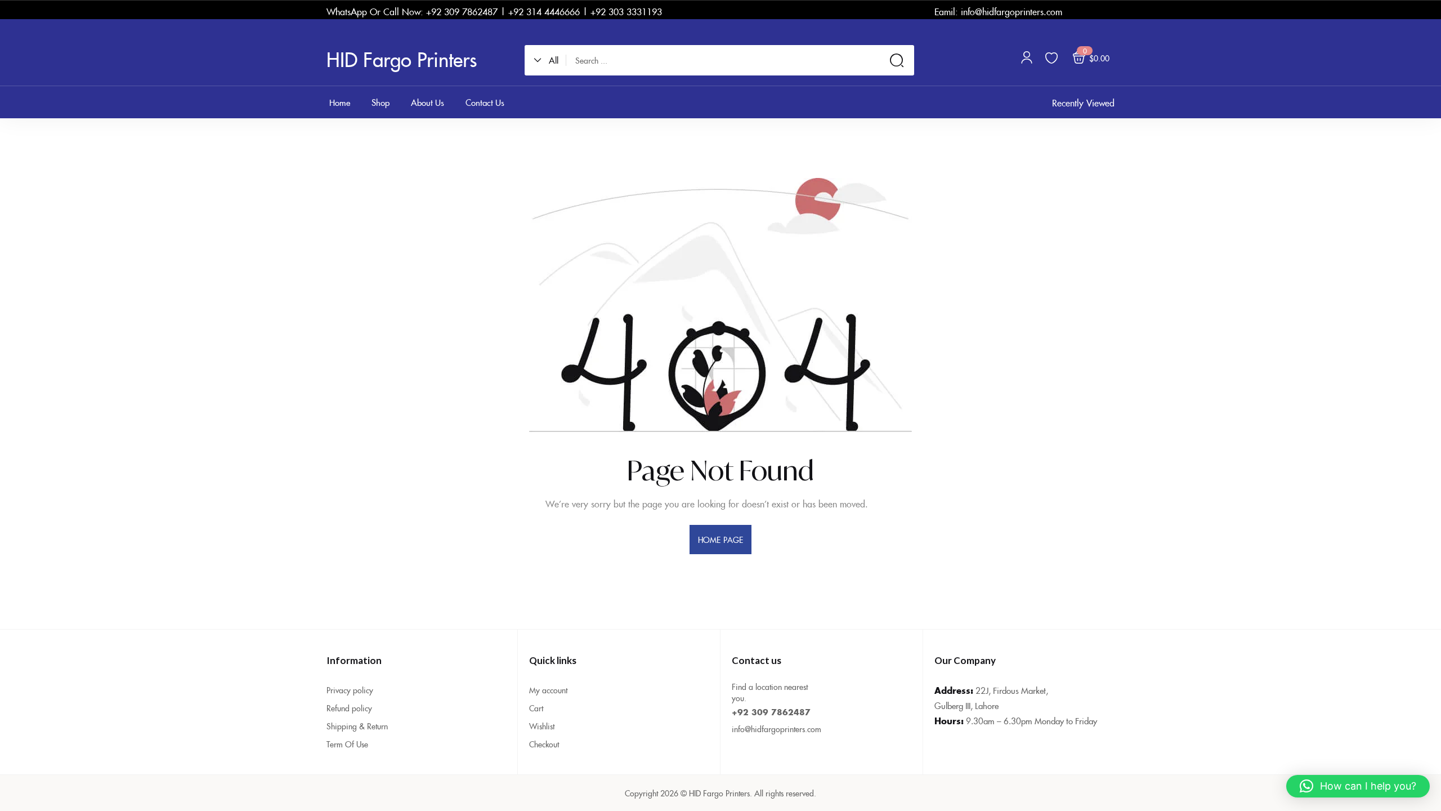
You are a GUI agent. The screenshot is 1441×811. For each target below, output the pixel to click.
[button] (550, 60)
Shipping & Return (357, 726)
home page (720, 539)
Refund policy (349, 708)
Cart (536, 708)
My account (548, 690)
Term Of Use (347, 744)
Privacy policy (349, 690)
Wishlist (541, 726)
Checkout (544, 744)
